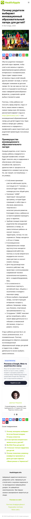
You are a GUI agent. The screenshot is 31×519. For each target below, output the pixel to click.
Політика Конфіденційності (15, 504)
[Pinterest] (16, 415)
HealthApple (12, 2)
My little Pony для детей (15, 445)
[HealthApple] (2, 2)
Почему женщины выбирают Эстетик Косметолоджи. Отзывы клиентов (17, 434)
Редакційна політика (15, 507)
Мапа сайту (16, 509)
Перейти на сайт (15, 383)
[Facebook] (14, 415)
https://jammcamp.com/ (10, 115)
